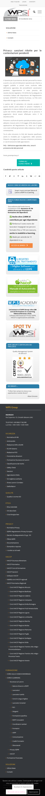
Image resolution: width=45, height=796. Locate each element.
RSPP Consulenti (18, 720)
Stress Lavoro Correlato (15, 483)
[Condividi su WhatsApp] (14, 176)
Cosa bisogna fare (13, 514)
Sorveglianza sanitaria (14, 479)
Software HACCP (12, 576)
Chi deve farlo (11, 511)
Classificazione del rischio (15, 464)
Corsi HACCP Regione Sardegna (20, 638)
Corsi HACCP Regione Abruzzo (20, 587)
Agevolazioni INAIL (13, 475)
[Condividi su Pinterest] (18, 176)
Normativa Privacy (13, 528)
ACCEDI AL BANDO (18, 245)
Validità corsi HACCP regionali (17, 579)
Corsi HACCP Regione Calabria (20, 596)
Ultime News (12, 33)
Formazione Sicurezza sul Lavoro (18, 460)
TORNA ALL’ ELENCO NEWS (24, 163)
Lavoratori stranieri (19, 703)
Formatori (15, 728)
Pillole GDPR (11, 539)
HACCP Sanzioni (12, 572)
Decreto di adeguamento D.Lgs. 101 (19, 535)
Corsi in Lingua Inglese (20, 699)
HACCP (12, 754)
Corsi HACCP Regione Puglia (19, 634)
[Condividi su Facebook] (5, 176)
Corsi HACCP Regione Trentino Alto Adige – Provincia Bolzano (24, 648)
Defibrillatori (11, 486)
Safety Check (11, 467)
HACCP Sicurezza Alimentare (16, 561)
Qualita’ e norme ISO (14, 497)
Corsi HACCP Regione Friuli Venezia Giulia (24, 608)
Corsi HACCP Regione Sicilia (19, 642)
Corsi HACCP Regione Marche (20, 621)
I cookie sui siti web (13, 550)
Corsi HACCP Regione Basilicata (20, 591)
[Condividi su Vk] (31, 176)
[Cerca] (33, 11)
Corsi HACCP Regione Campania (21, 600)
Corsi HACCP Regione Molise (19, 625)
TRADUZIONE (23, 5)
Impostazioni (33, 792)
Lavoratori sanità (18, 694)
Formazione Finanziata (14, 758)
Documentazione (13, 543)
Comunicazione (17, 737)
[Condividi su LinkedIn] (23, 176)
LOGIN (24, 2)
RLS (13, 707)
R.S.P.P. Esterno (12, 449)
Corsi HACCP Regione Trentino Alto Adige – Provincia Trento (24, 655)
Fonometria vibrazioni (14, 456)
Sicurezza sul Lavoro (17, 682)
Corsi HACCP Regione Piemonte (20, 630)
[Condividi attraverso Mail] (39, 176)
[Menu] (38, 11)
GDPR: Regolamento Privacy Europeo (19, 531)
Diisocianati (16, 745)
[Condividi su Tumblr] (27, 176)
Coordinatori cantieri (19, 724)
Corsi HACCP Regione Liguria (19, 613)
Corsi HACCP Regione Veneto (20, 660)
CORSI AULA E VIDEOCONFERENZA (19, 674)
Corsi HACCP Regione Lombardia (21, 617)
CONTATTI (32, 2)
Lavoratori (16, 690)
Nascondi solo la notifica (16, 792)
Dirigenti (15, 711)
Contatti (10, 38)
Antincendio (11, 441)
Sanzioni (10, 471)
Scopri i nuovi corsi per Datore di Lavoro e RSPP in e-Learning (26, 191)
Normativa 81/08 (12, 437)
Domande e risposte (14, 546)
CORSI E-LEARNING (13, 678)
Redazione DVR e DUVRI (15, 445)
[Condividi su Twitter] (10, 176)
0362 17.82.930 (15, 2)
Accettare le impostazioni (23, 787)
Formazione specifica (19, 716)
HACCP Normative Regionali (16, 583)
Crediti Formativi (18, 741)
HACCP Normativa (13, 564)
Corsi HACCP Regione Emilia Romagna (23, 604)
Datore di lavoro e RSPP (20, 686)
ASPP (14, 733)
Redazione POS (12, 452)
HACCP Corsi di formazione (16, 568)
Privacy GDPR (14, 750)
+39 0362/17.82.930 (20, 422)
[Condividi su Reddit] (35, 176)
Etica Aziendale (12, 507)
